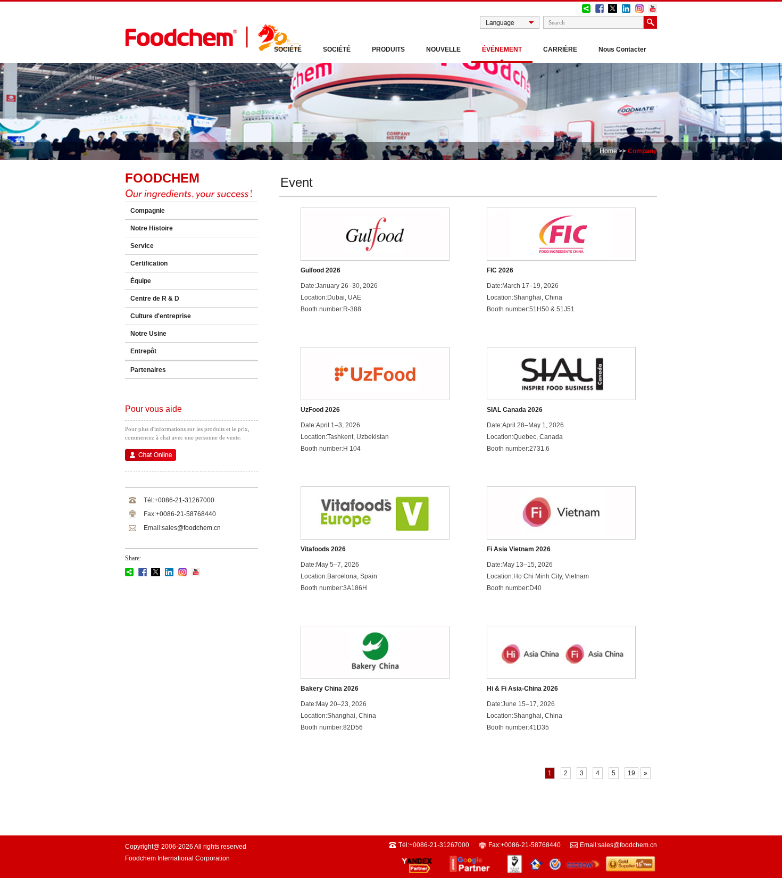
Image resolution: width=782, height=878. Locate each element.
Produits (388, 49)
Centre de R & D (154, 298)
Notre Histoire (151, 228)
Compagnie (147, 210)
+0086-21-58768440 (186, 514)
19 (631, 773)
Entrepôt (143, 351)
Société (288, 49)
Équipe (140, 281)
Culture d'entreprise (160, 316)
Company (642, 151)
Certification (149, 263)
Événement (502, 49)
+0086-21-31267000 (184, 500)
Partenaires (148, 370)
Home (608, 151)
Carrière (560, 49)
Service (142, 246)
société (337, 49)
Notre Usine (148, 333)
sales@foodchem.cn (191, 528)
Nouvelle (443, 49)
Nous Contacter (622, 49)
